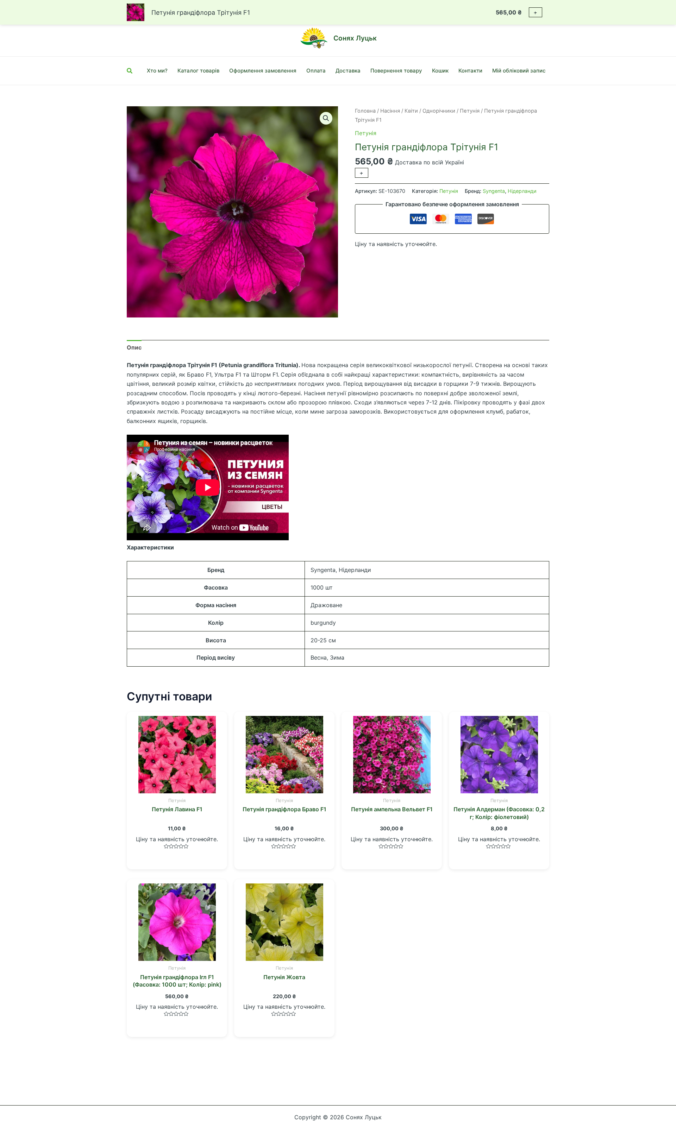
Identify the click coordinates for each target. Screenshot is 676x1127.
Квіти (411, 111)
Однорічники (439, 111)
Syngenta (494, 191)
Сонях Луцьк (355, 38)
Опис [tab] (134, 347)
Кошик (440, 70)
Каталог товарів (198, 70)
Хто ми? (157, 70)
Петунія (470, 111)
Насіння (390, 111)
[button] (326, 118)
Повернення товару (396, 70)
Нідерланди (522, 191)
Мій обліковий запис (519, 70)
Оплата (316, 70)
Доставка (348, 70)
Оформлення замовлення (262, 70)
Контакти (470, 70)
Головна (365, 111)
